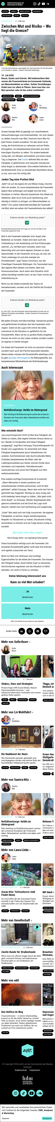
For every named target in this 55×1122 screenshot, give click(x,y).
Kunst (25, 767)
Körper (32, 699)
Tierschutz (15, 910)
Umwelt (14, 11)
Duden (25, 159)
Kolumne (6, 971)
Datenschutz (21, 1070)
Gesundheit (37, 11)
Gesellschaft (25, 11)
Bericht (20, 99)
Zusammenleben (8, 99)
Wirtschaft (7, 15)
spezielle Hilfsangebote (19, 358)
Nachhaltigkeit (22, 968)
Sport (17, 15)
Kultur (5, 11)
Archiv (5, 910)
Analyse (5, 703)
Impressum (35, 1070)
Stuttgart (34, 968)
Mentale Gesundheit (31, 96)
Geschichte (15, 767)
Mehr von (14, 642)
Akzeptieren (47, 1118)
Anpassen (5, 1118)
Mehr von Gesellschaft (15, 920)
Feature (25, 910)
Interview (6, 844)
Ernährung (23, 699)
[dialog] (27, 1113)
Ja (27, 222)
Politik (25, 15)
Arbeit (18, 96)
